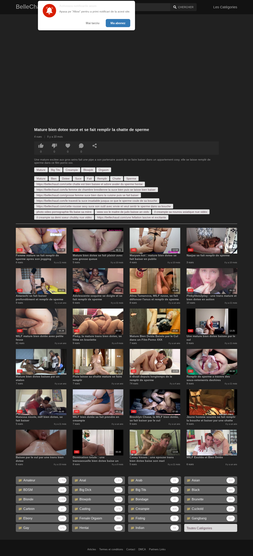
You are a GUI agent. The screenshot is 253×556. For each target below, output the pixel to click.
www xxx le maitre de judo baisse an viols (123, 211)
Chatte (116, 178)
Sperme (131, 178)
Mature (41, 169)
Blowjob (88, 169)
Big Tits (55, 169)
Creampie (72, 169)
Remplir (102, 178)
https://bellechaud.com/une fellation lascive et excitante (131, 217)
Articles (91, 549)
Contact (130, 549)
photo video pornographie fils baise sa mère (64, 211)
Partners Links (157, 549)
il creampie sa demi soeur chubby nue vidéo (64, 217)
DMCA (142, 549)
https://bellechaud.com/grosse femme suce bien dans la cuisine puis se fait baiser (88, 195)
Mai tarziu (92, 23)
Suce (78, 178)
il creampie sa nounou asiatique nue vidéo (180, 211)
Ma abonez (118, 23)
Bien (54, 178)
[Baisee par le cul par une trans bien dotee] (41, 442)
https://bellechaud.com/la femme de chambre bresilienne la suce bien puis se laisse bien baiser (96, 189)
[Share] (95, 145)
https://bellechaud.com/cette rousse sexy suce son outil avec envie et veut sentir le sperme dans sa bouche (104, 206)
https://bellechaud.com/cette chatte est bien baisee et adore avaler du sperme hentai (90, 184)
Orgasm (104, 169)
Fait (89, 178)
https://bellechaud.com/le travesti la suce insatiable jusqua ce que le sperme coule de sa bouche (97, 200)
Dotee (66, 178)
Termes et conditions (111, 549)
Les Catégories (225, 7)
